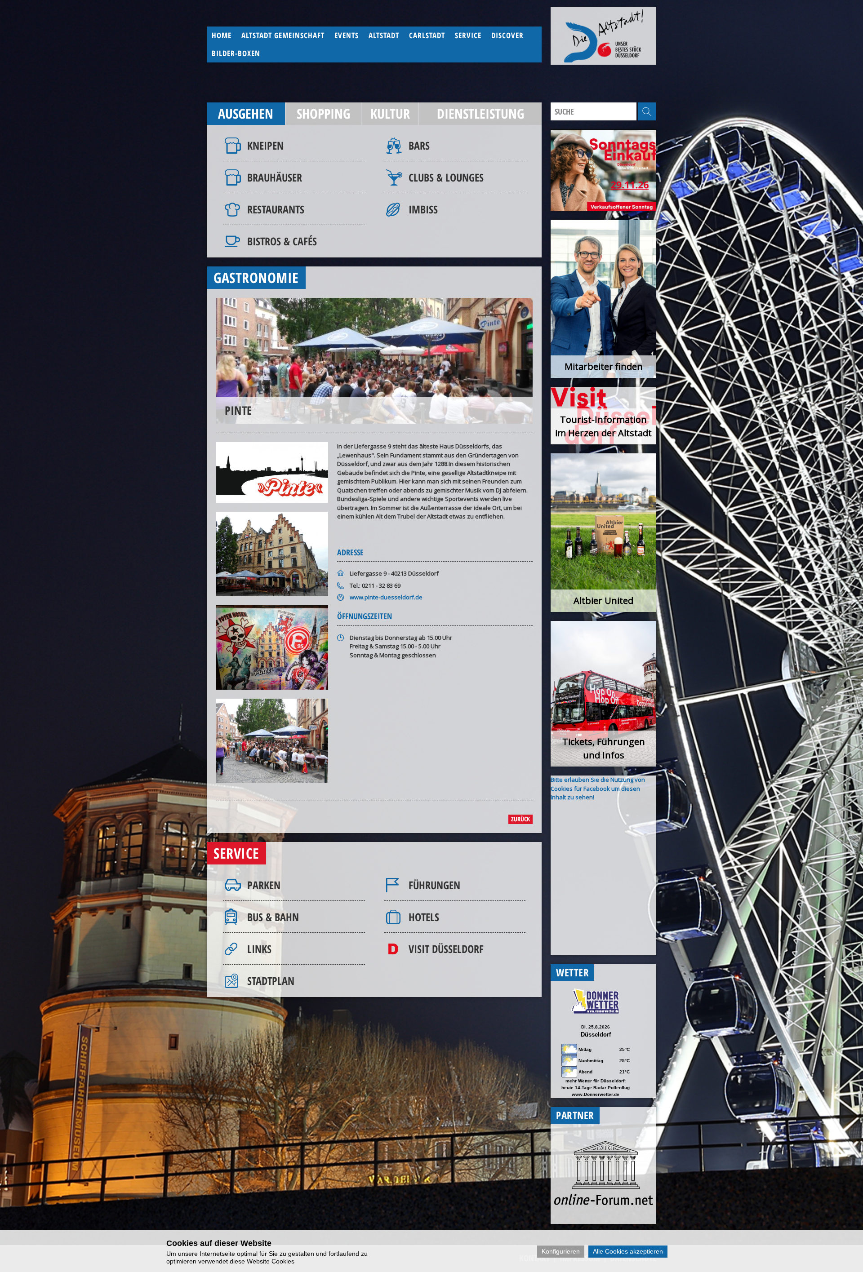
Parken (263, 885)
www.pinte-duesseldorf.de (386, 597)
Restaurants (275, 209)
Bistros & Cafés (282, 241)
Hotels (424, 916)
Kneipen (265, 145)
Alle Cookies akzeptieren (628, 1251)
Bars (419, 145)
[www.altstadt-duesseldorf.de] (603, 36)
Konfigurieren (561, 1251)
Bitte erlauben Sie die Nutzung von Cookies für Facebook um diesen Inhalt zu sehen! (598, 788)
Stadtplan (270, 980)
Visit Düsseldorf (446, 948)
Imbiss (423, 209)
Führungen (434, 885)
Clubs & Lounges (446, 177)
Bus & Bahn (273, 916)
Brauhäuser (274, 177)
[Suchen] (647, 111)
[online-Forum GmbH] (603, 1203)
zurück (520, 819)
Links (259, 948)
